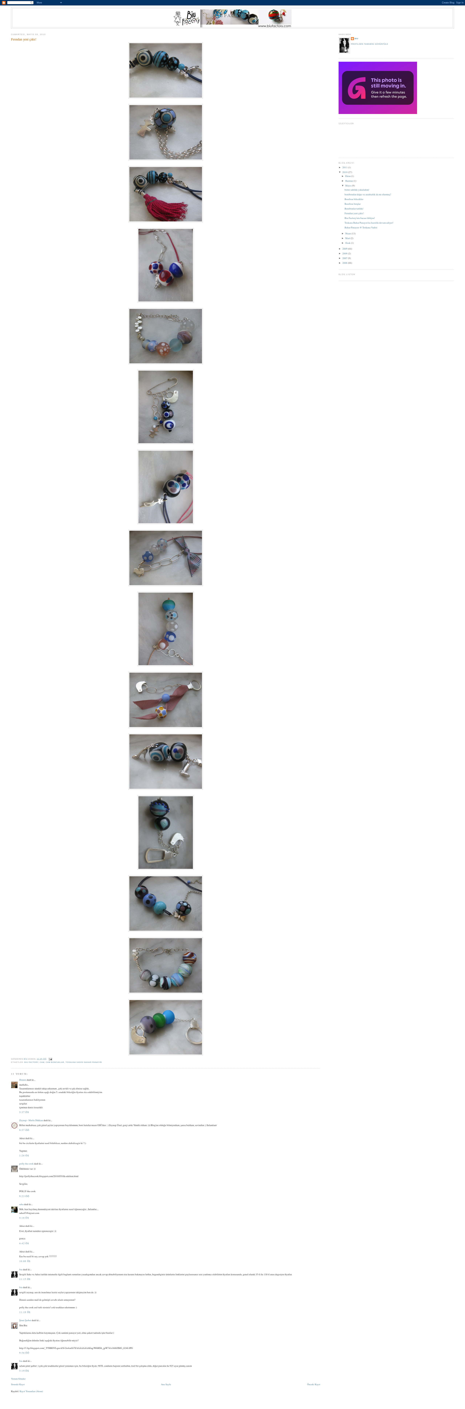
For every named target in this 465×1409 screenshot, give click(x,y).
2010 (345, 172)
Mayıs (348, 185)
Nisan (348, 233)
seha (21, 1204)
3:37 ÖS (24, 1112)
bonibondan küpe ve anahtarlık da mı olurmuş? (368, 194)
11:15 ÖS (24, 1279)
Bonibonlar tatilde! (354, 208)
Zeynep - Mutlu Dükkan (31, 1120)
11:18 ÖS (24, 1312)
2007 (345, 258)
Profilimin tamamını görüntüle (369, 44)
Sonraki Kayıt (18, 1384)
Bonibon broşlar (353, 203)
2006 (345, 262)
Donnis (22, 1079)
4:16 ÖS (24, 1217)
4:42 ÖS (24, 1243)
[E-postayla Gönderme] (50, 1059)
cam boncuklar (55, 1062)
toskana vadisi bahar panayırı (84, 1062)
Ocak (348, 242)
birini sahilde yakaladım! (357, 189)
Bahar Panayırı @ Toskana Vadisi (361, 227)
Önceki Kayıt (313, 1384)
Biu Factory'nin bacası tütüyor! (360, 218)
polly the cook (26, 1163)
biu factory (31, 1062)
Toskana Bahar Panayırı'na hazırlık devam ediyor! (369, 222)
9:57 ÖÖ (24, 1130)
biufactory (232, 15)
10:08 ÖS (24, 1261)
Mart (348, 238)
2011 (345, 167)
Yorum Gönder (18, 1378)
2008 (345, 253)
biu (21, 1269)
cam (42, 1062)
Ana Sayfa (166, 1384)
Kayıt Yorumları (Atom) (31, 1391)
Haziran (349, 180)
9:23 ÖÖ (24, 1196)
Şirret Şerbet (25, 1320)
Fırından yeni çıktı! (354, 213)
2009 (345, 248)
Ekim (348, 176)
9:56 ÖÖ (24, 1352)
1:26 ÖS (24, 1155)
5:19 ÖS (24, 1370)
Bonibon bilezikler (354, 199)
